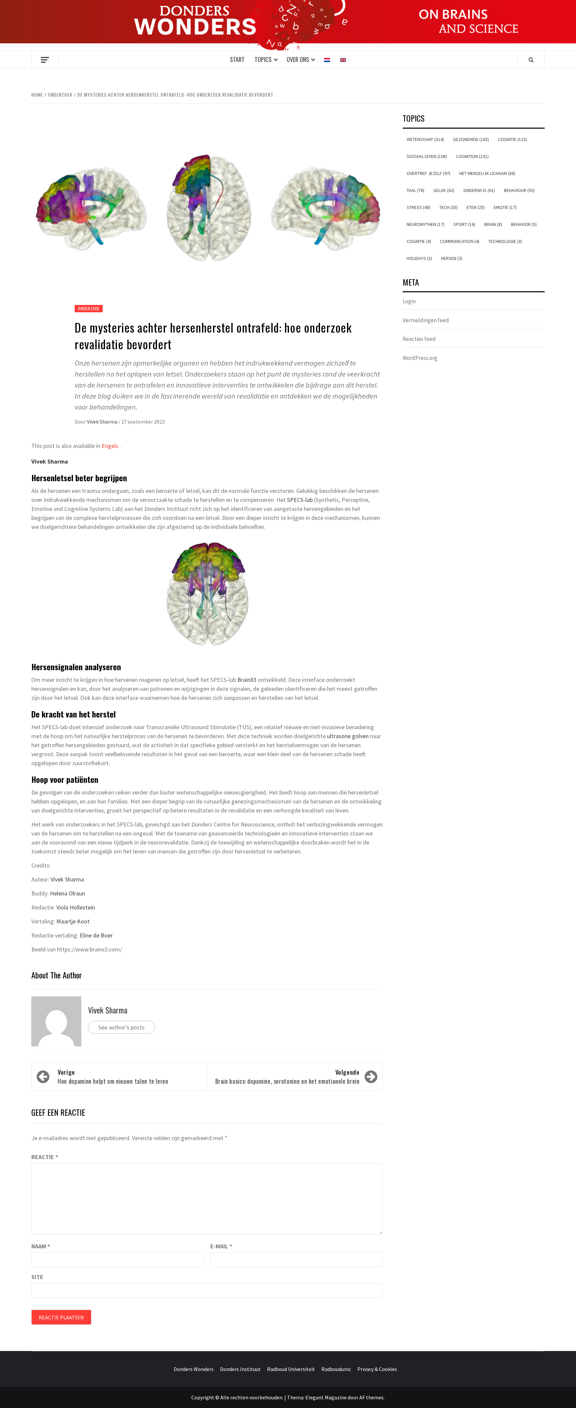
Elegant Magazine (326, 1397)
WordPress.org (420, 358)
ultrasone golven (347, 736)
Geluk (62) (443, 190)
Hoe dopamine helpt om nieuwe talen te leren (113, 1076)
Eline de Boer (96, 935)
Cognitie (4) (419, 241)
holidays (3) (419, 258)
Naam (40, 1246)
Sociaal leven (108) (427, 156)
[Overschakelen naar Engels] (343, 59)
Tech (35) (448, 207)
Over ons (298, 59)
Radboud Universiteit (291, 1369)
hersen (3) (451, 258)
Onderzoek (88, 308)
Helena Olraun (67, 893)
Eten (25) (476, 207)
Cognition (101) (472, 156)
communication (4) (459, 241)
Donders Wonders (194, 1369)
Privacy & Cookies (377, 1369)
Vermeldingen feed (426, 320)
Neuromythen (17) (425, 224)
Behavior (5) (524, 224)
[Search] (531, 60)
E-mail (221, 1246)
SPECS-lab (300, 500)
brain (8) (493, 224)
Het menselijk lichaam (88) (487, 173)
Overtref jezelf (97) (428, 173)
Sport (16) (464, 224)
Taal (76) (415, 190)
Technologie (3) (505, 241)
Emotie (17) (505, 207)
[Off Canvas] (45, 60)
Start (237, 59)
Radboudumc (336, 1369)
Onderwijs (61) (479, 190)
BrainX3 (246, 680)
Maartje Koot (73, 921)
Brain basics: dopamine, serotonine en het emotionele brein (287, 1076)
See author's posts (121, 1027)
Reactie (44, 1157)
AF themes (371, 1397)
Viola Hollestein (75, 907)
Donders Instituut (240, 1369)
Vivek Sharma (102, 421)
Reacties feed (419, 339)
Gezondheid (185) (471, 139)
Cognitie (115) (512, 139)
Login (409, 301)
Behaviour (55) (519, 190)
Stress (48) (418, 207)
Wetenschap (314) (425, 139)
